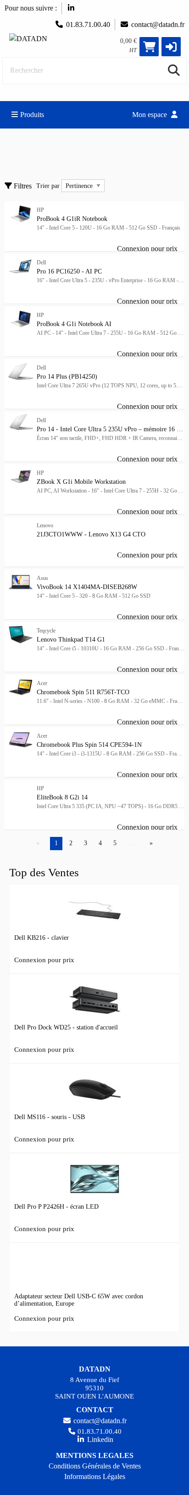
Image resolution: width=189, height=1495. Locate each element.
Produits (32, 114)
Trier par (48, 185)
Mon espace (150, 114)
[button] (171, 46)
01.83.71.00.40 (88, 24)
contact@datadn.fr (157, 24)
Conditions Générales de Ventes (95, 1466)
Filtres (22, 186)
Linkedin (99, 1439)
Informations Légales (94, 1476)
